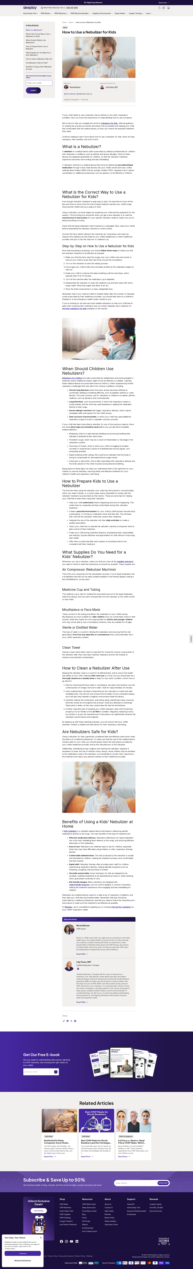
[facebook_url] (61, 1241)
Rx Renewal (131, 1214)
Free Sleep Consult (89, 1211)
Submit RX (131, 1204)
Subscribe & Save (111, 1224)
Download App (87, 1228)
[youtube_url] (71, 1241)
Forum (84, 1218)
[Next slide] (28, 2)
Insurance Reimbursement (136, 1211)
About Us (108, 1204)
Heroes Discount (156, 1211)
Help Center (109, 1211)
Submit (56, 1072)
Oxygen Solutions (66, 1221)
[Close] (40, 1237)
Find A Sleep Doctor (89, 1231)
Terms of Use (53, 1256)
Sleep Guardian (110, 1221)
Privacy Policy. (10, 1248)
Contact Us (109, 1207)
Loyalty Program (156, 1204)
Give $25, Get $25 (156, 1207)
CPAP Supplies (65, 1214)
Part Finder (86, 1221)
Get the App (38, 1211)
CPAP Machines (65, 1207)
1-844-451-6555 (72, 8)
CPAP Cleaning (65, 1218)
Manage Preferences (23, 1260)
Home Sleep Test (133, 1207)
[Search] (159, 8)
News (71, 22)
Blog (84, 1214)
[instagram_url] (66, 1241)
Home (64, 22)
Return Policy (109, 1218)
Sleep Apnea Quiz (89, 1207)
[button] (168, 7)
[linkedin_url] (77, 1241)
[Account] (163, 7)
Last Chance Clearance (68, 1224)
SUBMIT (33, 90)
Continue (22, 1253)
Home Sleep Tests (66, 1211)
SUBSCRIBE (163, 1183)
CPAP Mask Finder (89, 1204)
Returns (85, 1224)
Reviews (108, 1214)
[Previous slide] (24, 2)
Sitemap (90, 1256)
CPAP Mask (64, 1204)
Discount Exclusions (66, 1256)
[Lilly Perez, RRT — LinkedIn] (78, 968)
